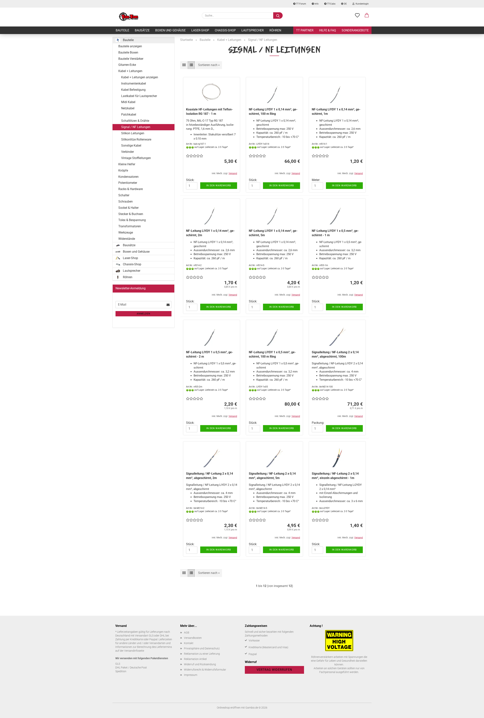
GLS (117, 663)
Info (316, 3)
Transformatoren (129, 226)
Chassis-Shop (225, 30)
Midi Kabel (128, 102)
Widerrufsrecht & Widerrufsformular (205, 669)
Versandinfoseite (134, 650)
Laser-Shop (200, 30)
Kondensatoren (128, 177)
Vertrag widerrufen (274, 669)
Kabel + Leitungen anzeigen (139, 77)
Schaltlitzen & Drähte (135, 121)
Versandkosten (193, 637)
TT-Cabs (331, 3)
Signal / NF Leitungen (135, 127)
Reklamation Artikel (195, 659)
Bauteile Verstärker (130, 59)
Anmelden (143, 313)
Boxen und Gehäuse (170, 30)
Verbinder (127, 152)
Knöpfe (123, 170)
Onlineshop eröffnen (228, 707)
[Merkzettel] (357, 15)
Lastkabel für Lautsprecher (139, 96)
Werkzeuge (125, 232)
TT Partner (304, 30)
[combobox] (209, 65)
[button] (367, 15)
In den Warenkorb (218, 185)
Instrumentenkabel (133, 83)
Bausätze (142, 30)
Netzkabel (127, 108)
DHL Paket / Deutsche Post (131, 667)
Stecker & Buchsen (130, 214)
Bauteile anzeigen (130, 46)
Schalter (123, 195)
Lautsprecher (252, 30)
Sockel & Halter (128, 208)
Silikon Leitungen (132, 133)
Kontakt (188, 643)
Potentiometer (127, 183)
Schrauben (125, 201)
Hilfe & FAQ (327, 30)
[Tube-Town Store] (128, 17)
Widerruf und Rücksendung (200, 664)
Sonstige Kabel (131, 145)
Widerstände (126, 239)
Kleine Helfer (126, 164)
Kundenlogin (361, 3)
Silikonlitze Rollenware (136, 139)
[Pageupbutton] (473, 712)
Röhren (275, 30)
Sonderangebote (355, 30)
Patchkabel (128, 114)
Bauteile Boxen (128, 52)
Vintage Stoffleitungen (136, 158)
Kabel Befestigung (133, 90)
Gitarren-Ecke (127, 65)
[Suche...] (278, 15)
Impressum (190, 674)
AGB (186, 632)
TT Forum (301, 3)
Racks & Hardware (130, 189)
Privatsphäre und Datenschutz (202, 648)
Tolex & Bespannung (132, 220)
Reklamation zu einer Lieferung (202, 653)
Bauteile (122, 30)
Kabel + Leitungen (130, 71)
